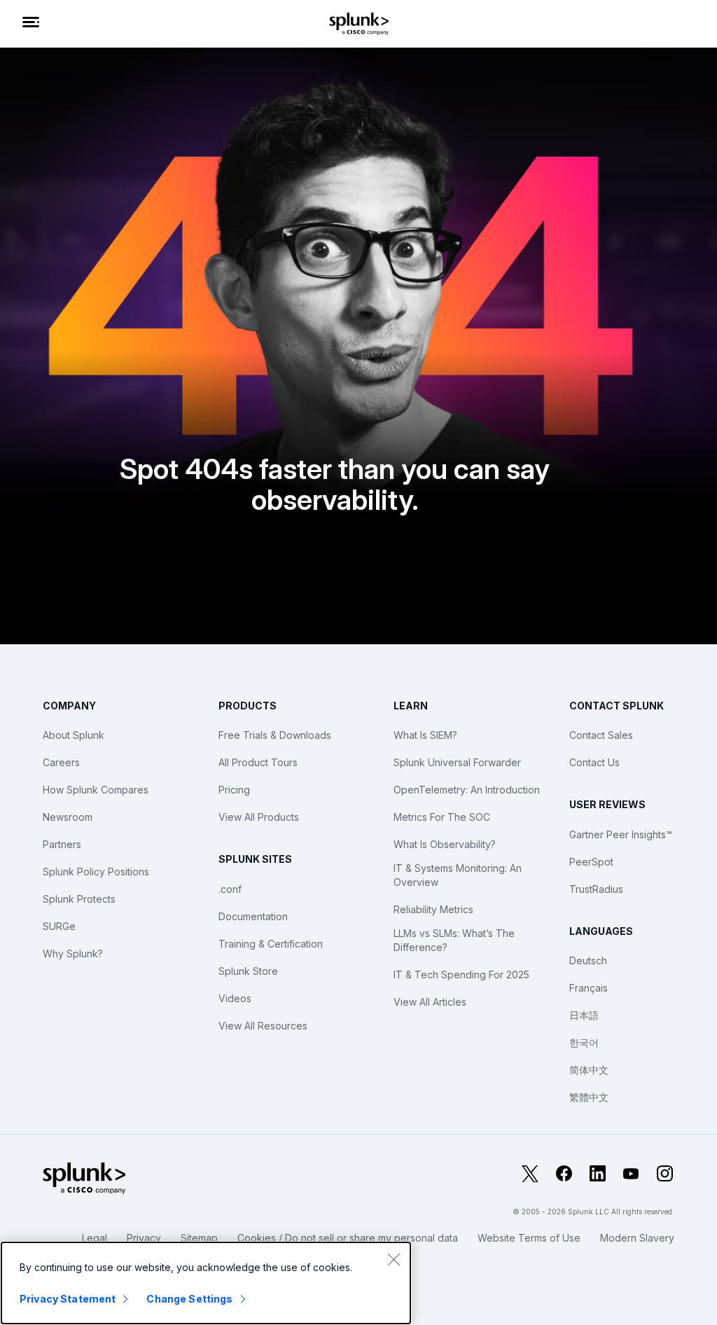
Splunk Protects (79, 899)
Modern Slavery (637, 1238)
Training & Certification (270, 944)
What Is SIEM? (425, 735)
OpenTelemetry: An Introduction (467, 790)
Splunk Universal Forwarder (457, 762)
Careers (61, 762)
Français (588, 988)
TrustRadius (596, 889)
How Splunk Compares (95, 790)
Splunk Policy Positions (96, 871)
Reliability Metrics (433, 909)
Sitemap (199, 1238)
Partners (62, 844)
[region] (206, 1283)
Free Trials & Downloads (274, 735)
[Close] (394, 1259)
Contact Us (594, 762)
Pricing (234, 790)
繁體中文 (588, 1097)
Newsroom (67, 817)
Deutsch (588, 960)
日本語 (584, 1015)
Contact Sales (601, 735)
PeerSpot (591, 862)
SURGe (59, 926)
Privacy (144, 1238)
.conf (230, 889)
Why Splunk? (73, 953)
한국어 (584, 1042)
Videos (234, 998)
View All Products (258, 817)
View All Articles (430, 1002)
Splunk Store (248, 971)
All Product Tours (258, 762)
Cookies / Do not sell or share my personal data (347, 1238)
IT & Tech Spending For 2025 (461, 974)
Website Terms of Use (529, 1238)
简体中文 (588, 1070)
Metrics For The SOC (442, 817)
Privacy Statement (68, 1299)
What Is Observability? (445, 844)
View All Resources (262, 1026)
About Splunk (73, 735)
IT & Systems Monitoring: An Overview (458, 875)
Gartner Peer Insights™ (620, 834)
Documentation (253, 916)
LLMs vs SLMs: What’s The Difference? (454, 940)
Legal (94, 1238)
